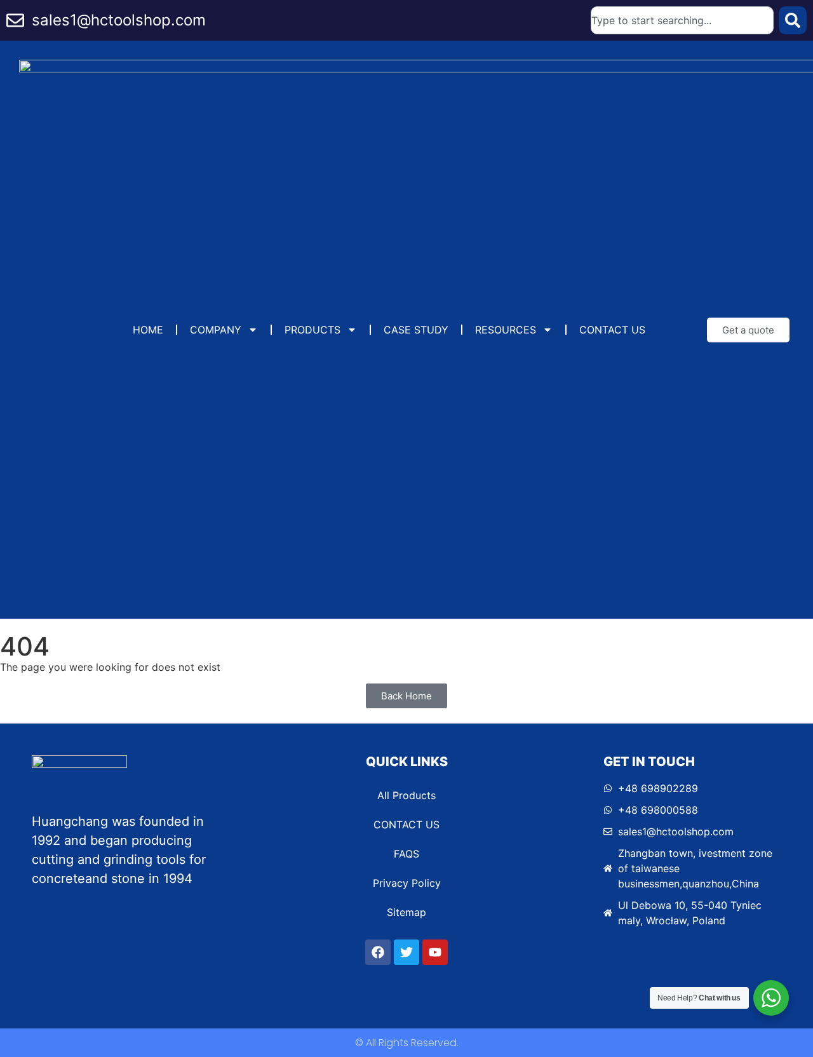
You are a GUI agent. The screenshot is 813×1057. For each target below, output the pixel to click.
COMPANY (215, 329)
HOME (148, 329)
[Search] (793, 20)
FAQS (406, 853)
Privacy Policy (407, 883)
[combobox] (682, 20)
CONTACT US (612, 329)
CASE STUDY (416, 329)
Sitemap (406, 912)
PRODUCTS (312, 329)
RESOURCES (505, 329)
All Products (406, 795)
